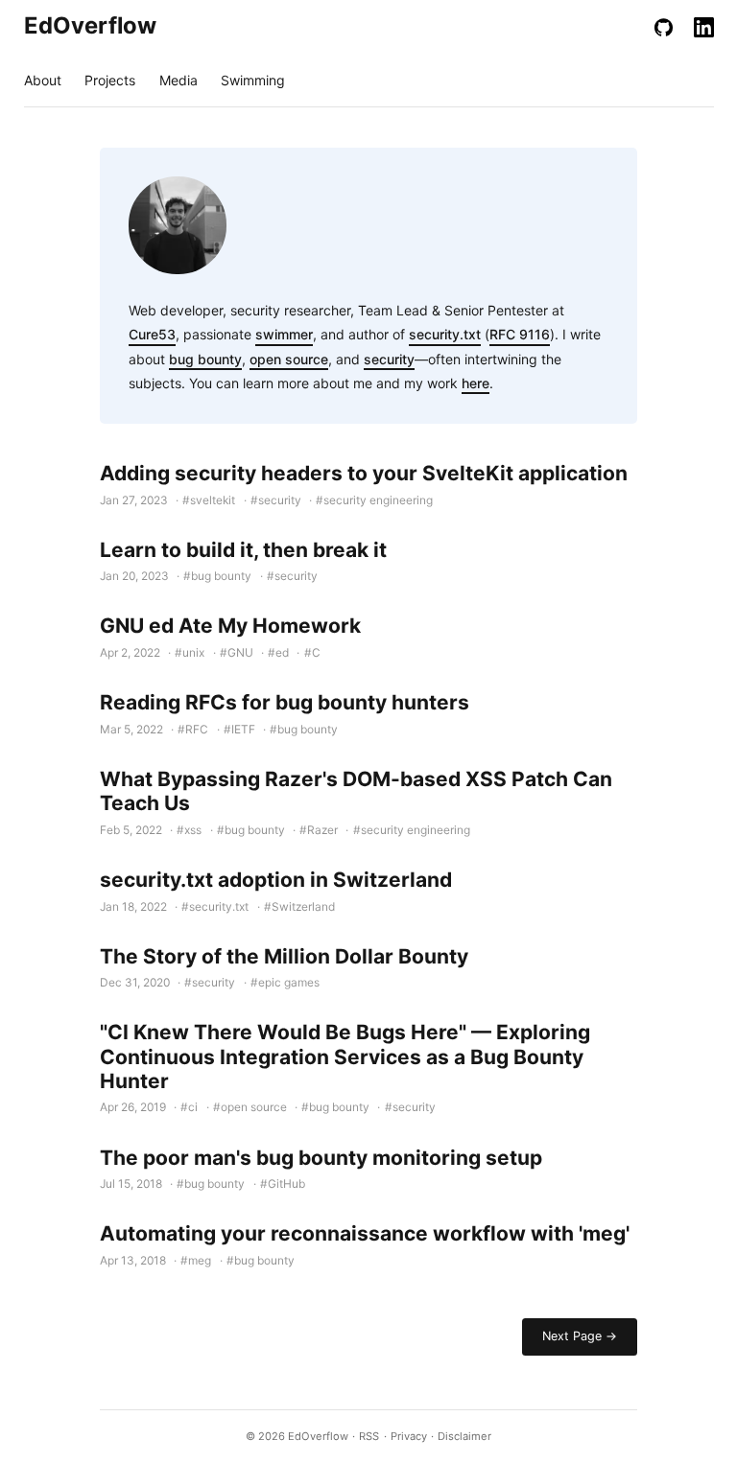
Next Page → (579, 1336)
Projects (109, 80)
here (475, 383)
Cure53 (152, 334)
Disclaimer (464, 1436)
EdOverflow (73, 25)
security (389, 359)
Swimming (253, 80)
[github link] (664, 27)
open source (289, 359)
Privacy (409, 1436)
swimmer (284, 334)
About (42, 80)
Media (178, 80)
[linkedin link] (704, 27)
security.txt (445, 334)
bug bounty (205, 359)
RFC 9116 (519, 334)
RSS (369, 1436)
